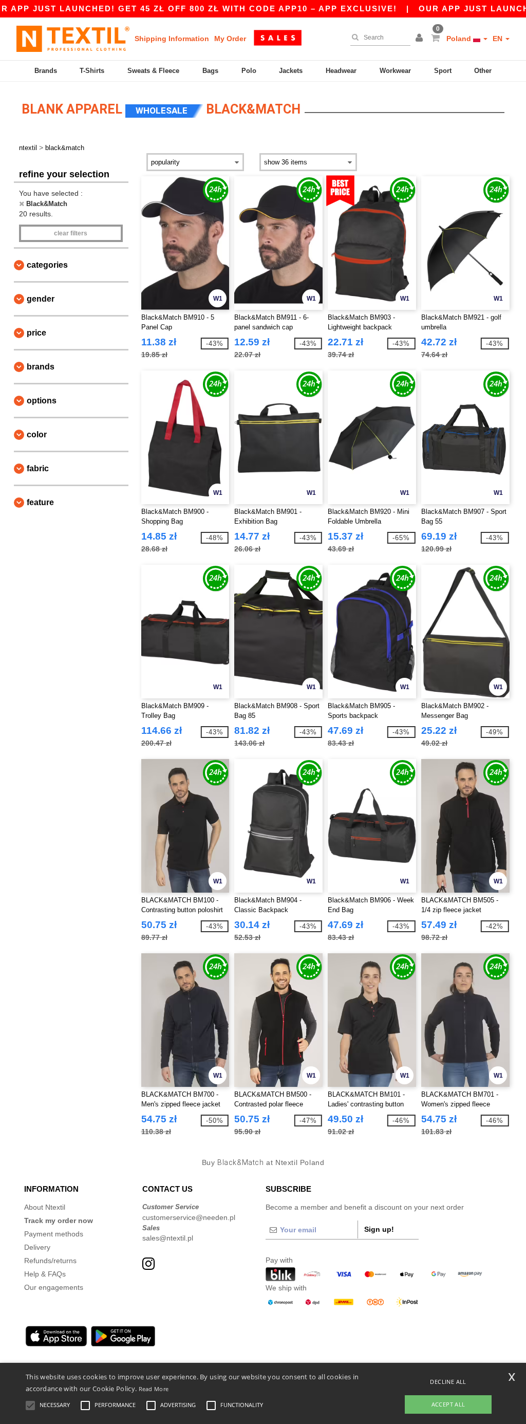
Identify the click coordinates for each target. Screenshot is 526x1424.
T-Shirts (92, 71)
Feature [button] (40, 502)
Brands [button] (40, 366)
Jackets (291, 71)
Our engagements (53, 1287)
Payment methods (53, 1234)
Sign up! (379, 1229)
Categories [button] (47, 265)
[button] (421, 38)
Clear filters (70, 233)
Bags (210, 71)
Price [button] (36, 332)
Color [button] (37, 434)
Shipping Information (172, 38)
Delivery (37, 1247)
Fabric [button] (38, 468)
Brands (45, 71)
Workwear (395, 71)
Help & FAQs (45, 1274)
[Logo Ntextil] (72, 38)
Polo (248, 71)
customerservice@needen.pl (188, 1217)
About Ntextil (44, 1207)
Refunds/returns (50, 1260)
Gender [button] (40, 298)
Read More (154, 1389)
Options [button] (42, 400)
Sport (443, 71)
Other (483, 71)
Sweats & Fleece (153, 71)
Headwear (341, 71)
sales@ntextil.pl (167, 1238)
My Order (230, 38)
